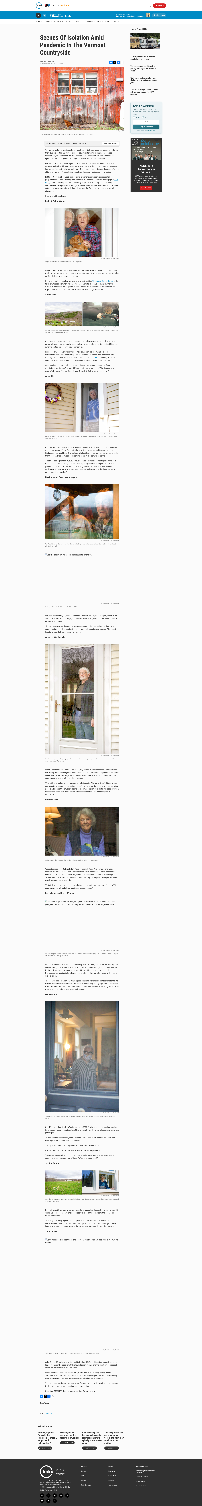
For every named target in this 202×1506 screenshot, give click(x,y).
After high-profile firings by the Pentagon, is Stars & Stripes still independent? (47, 1437)
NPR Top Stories (50, 1414)
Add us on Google (110, 143)
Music (47, 22)
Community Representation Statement (145, 1471)
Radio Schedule (86, 1485)
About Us (84, 1466)
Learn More (146, 188)
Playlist (110, 1466)
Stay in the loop (146, 127)
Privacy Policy (152, 130)
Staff (82, 1476)
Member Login (103, 22)
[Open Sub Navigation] (42, 22)
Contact (83, 1471)
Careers (111, 1480)
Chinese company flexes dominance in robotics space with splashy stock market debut (92, 1437)
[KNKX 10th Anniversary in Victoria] (146, 149)
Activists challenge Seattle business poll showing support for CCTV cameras (144, 92)
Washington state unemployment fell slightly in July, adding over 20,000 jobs (144, 80)
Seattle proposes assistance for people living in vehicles (142, 58)
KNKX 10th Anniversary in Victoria (146, 169)
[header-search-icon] (150, 6)
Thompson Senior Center (102, 281)
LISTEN (94, 357)
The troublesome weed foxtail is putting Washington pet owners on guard (143, 68)
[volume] (45, 15)
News (38, 22)
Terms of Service (142, 1476)
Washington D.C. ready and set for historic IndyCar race (69, 1435)
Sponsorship (112, 1485)
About (114, 22)
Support (89, 22)
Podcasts (58, 22)
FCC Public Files (141, 1486)
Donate (160, 5)
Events (68, 22)
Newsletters (112, 1476)
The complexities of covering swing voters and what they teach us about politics (114, 1437)
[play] (38, 15)
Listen (78, 22)
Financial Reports (142, 1466)
